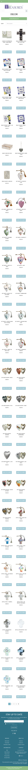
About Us (21, 740)
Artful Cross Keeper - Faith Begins (7, 658)
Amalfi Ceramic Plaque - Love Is (21, 126)
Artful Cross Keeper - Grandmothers (21, 686)
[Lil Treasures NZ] (14, 6)
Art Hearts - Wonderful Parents (21, 350)
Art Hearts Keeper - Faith (7, 405)
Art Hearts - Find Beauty (21, 237)
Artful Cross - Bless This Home (21, 518)
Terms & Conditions (18, 723)
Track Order (7, 742)
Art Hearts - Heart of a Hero (7, 266)
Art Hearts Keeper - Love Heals (21, 462)
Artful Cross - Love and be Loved (7, 574)
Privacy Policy (14, 724)
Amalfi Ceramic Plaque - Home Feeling (21, 98)
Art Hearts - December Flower (7, 238)
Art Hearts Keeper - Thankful (7, 518)
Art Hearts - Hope (21, 265)
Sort (2, 23)
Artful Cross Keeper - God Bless (7, 686)
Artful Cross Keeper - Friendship (21, 658)
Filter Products (14, 18)
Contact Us (21, 742)
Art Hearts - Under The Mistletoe (7, 350)
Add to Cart (7, 52)
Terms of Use (7, 753)
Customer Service (21, 744)
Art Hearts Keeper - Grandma (7, 434)
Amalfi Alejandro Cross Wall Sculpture (21, 42)
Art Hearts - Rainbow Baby (21, 293)
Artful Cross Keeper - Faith (21, 630)
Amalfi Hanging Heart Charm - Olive (21, 154)
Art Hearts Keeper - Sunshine (21, 490)
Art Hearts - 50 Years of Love (21, 182)
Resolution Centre (7, 744)
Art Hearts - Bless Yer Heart (21, 210)
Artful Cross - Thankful (7, 601)
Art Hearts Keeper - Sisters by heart (7, 490)
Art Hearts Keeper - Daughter (21, 378)
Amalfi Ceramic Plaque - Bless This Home (7, 70)
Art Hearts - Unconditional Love (21, 322)
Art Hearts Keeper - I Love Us (7, 462)
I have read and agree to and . (15, 724)
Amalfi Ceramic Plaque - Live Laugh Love (7, 126)
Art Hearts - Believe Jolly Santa (7, 210)
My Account (7, 740)
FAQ (7, 750)
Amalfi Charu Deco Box (7, 153)
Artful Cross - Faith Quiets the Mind (7, 546)
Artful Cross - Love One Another (21, 574)
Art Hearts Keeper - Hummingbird (21, 434)
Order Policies (7, 752)
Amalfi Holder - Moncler (7, 181)
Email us (21, 755)
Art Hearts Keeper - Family (21, 405)
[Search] (26, 11)
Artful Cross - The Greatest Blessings (21, 602)
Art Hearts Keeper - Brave (7, 377)
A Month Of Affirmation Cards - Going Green (7, 42)
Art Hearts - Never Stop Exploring (7, 294)
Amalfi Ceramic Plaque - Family (21, 70)
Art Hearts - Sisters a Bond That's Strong (7, 322)
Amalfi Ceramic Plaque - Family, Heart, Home (7, 98)
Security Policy (7, 757)
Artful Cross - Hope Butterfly (21, 546)
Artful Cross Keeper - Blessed (7, 630)
